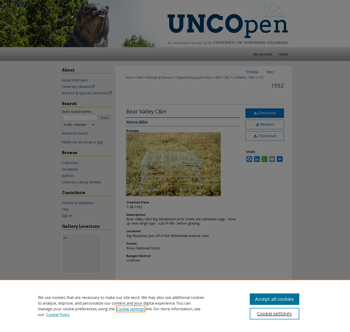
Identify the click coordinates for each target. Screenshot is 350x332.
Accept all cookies (274, 299)
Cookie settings (131, 309)
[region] (175, 306)
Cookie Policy (58, 314)
